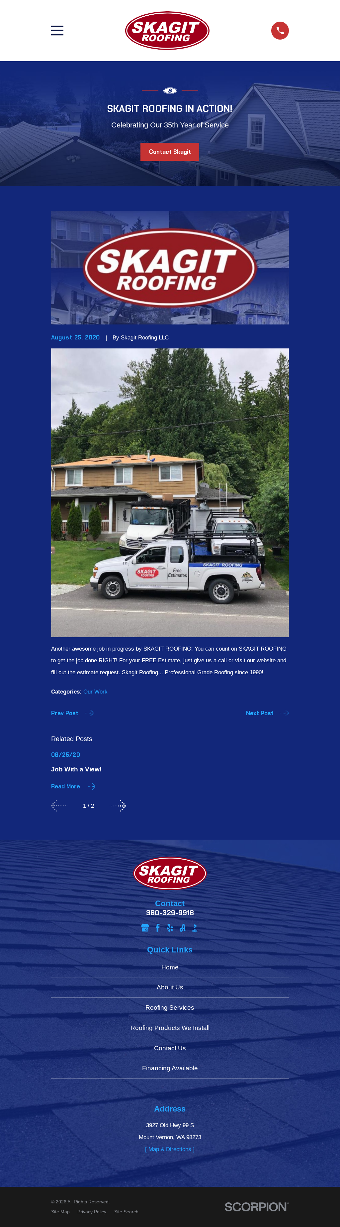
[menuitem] (60, 1212)
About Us (170, 987)
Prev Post (64, 713)
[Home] (167, 31)
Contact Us (170, 1048)
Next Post (260, 713)
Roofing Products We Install (170, 1027)
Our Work (95, 692)
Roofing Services (169, 1007)
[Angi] (183, 928)
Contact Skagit (170, 151)
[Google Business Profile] (145, 928)
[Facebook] (158, 928)
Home (170, 967)
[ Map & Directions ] (170, 1149)
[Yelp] (170, 928)
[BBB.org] (195, 928)
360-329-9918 (170, 913)
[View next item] (117, 805)
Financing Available (170, 1068)
